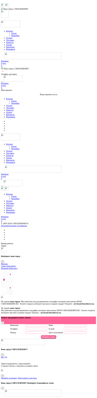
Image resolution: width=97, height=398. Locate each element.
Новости (10, 42)
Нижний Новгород (9, 268)
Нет (2, 357)
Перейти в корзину (9, 378)
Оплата (9, 38)
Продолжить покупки (27, 378)
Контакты (10, 47)
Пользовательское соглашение (14, 226)
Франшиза (10, 49)
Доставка (10, 40)
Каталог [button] (9, 31)
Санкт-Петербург (8, 266)
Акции (9, 45)
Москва (4, 264)
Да (6, 357)
